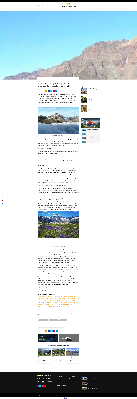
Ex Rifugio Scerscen (69, 320)
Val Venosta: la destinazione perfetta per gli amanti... (72, 373)
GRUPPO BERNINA (63, 334)
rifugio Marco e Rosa (47, 210)
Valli (64, 9)
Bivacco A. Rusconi (55, 325)
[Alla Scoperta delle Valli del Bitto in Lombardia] (58, 367)
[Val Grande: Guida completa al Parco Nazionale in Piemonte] (44, 367)
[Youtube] (43, 5)
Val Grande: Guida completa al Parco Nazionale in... (44, 373)
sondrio (49, 341)
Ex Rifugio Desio (60, 320)
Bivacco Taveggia (43, 329)
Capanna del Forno (42, 320)
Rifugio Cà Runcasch (68, 311)
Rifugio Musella (64, 317)
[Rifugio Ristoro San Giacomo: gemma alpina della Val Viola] (84, 91)
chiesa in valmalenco (42, 341)
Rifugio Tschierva (52, 320)
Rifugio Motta (56, 317)
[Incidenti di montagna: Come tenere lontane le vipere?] (84, 108)
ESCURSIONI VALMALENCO (43, 334)
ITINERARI (68, 9)
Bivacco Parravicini (66, 327)
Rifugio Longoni (56, 315)
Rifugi (53, 9)
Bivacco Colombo (64, 325)
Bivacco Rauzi (75, 327)
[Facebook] (37, 5)
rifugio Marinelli (50, 208)
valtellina (60, 341)
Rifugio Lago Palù (48, 315)
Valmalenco (55, 341)
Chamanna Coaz (72, 319)
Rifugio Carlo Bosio (58, 311)
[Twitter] (39, 5)
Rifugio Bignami (49, 311)
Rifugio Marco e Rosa (66, 315)
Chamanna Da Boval (63, 319)
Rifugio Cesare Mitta (47, 317)
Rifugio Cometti (49, 313)
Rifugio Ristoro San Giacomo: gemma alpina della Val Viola (93, 90)
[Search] (99, 5)
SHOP (84, 9)
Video (73, 9)
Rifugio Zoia (55, 319)
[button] (40, 371)
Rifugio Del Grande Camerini (68, 313)
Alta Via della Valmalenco (54, 212)
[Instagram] (41, 5)
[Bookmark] (50, 364)
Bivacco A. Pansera (57, 327)
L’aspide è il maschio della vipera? (94, 98)
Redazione (40, 88)
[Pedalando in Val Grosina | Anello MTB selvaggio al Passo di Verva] (84, 393)
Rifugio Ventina (47, 319)
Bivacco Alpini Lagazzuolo (44, 325)
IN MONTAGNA (79, 9)
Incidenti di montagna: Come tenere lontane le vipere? (93, 107)
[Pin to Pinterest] (54, 91)
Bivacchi (58, 9)
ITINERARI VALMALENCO (54, 334)
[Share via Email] (56, 91)
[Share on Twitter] (51, 91)
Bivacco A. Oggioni (47, 327)
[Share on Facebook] (49, 91)
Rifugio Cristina (57, 313)
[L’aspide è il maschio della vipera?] (84, 100)
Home (39, 78)
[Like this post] (46, 91)
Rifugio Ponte (72, 317)
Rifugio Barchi (41, 311)
